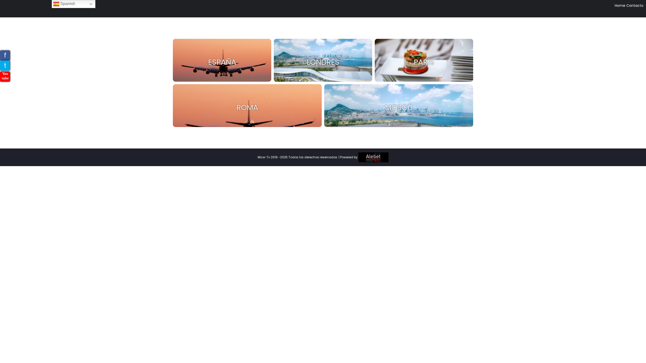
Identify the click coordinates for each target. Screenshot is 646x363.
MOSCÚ (399, 107)
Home (620, 5)
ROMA (247, 107)
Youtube (5, 76)
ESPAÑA (222, 62)
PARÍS (424, 62)
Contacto (634, 5)
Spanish (67, 4)
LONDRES (323, 62)
